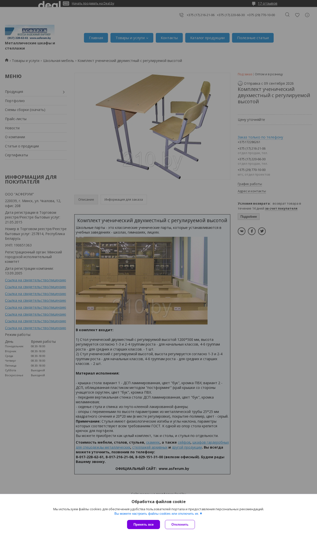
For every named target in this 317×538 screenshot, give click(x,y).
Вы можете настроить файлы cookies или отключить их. (156, 513)
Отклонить (179, 524)
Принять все (143, 524)
